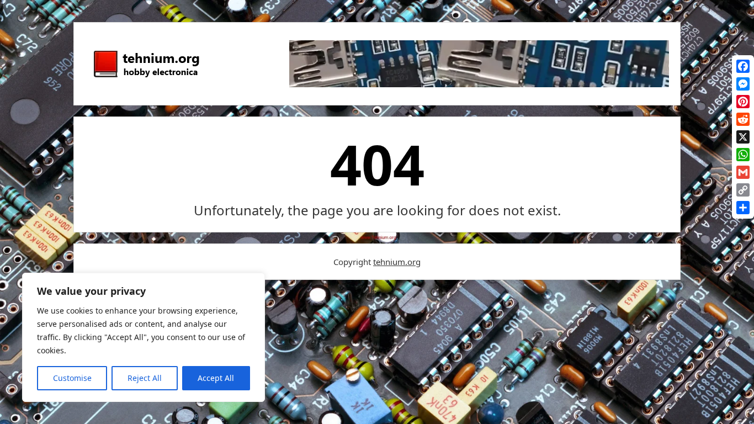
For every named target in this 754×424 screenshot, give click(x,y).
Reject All (145, 378)
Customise (72, 378)
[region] (143, 337)
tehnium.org (397, 261)
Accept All (216, 378)
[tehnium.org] (145, 78)
